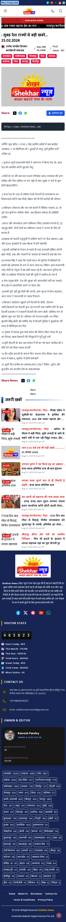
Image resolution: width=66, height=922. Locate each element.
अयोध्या (6, 61)
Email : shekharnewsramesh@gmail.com (29, 709)
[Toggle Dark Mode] (53, 11)
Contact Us (51, 894)
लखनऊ (52, 56)
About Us (23, 894)
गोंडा (16, 61)
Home (12, 894)
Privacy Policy (45, 900)
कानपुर (25, 61)
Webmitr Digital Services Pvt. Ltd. (38, 916)
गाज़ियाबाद (20, 56)
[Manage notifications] (59, 915)
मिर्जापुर (35, 61)
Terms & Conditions (24, 900)
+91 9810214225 (18, 701)
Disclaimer (36, 894)
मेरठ (43, 56)
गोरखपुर (33, 56)
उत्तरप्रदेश (7, 56)
